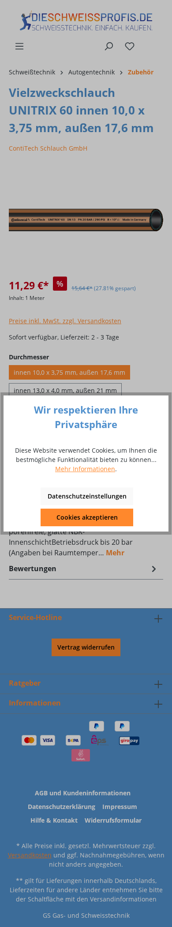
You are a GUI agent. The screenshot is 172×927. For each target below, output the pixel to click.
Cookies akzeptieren (87, 517)
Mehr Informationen (85, 469)
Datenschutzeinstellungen (87, 496)
